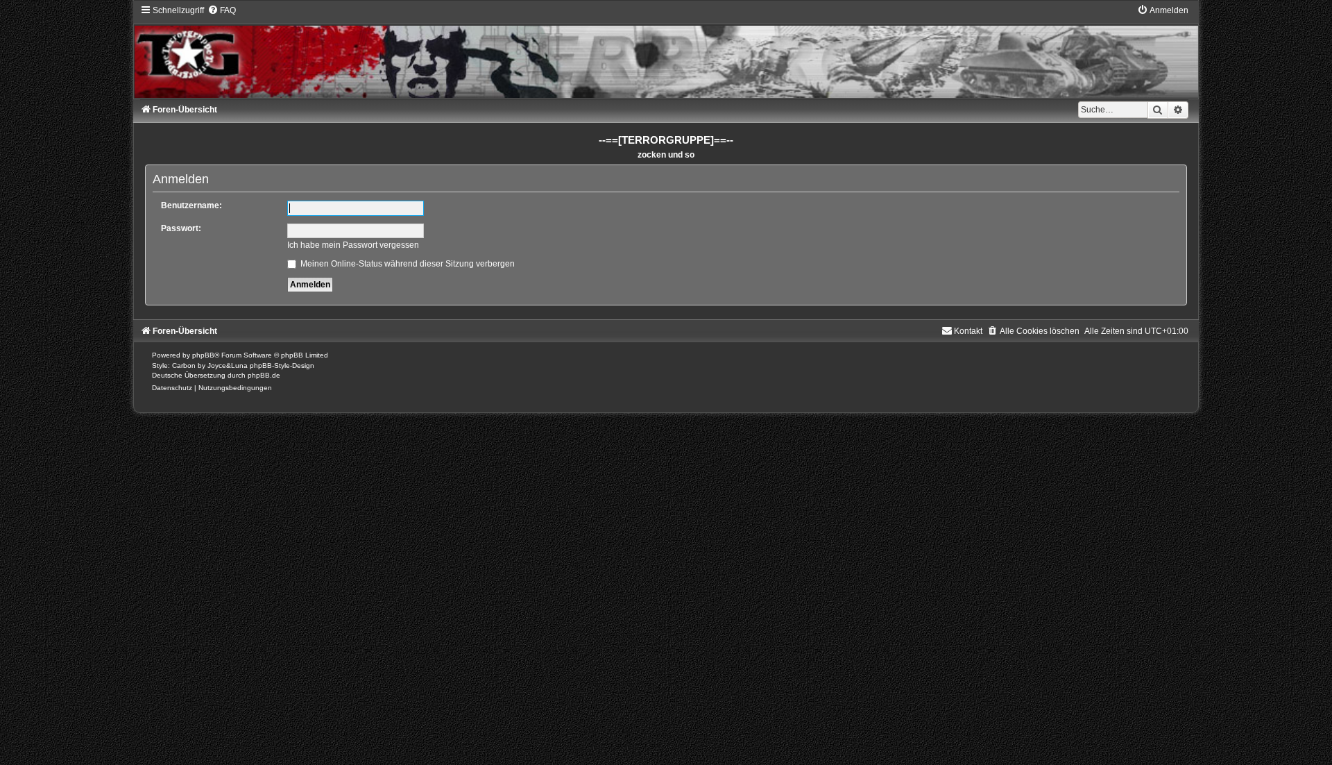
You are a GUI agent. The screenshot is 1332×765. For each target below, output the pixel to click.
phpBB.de (264, 375)
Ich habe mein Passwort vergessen (353, 245)
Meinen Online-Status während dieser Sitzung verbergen (406, 264)
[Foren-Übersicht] (665, 51)
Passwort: (181, 228)
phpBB (203, 355)
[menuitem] (221, 10)
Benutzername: (191, 205)
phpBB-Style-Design (282, 365)
